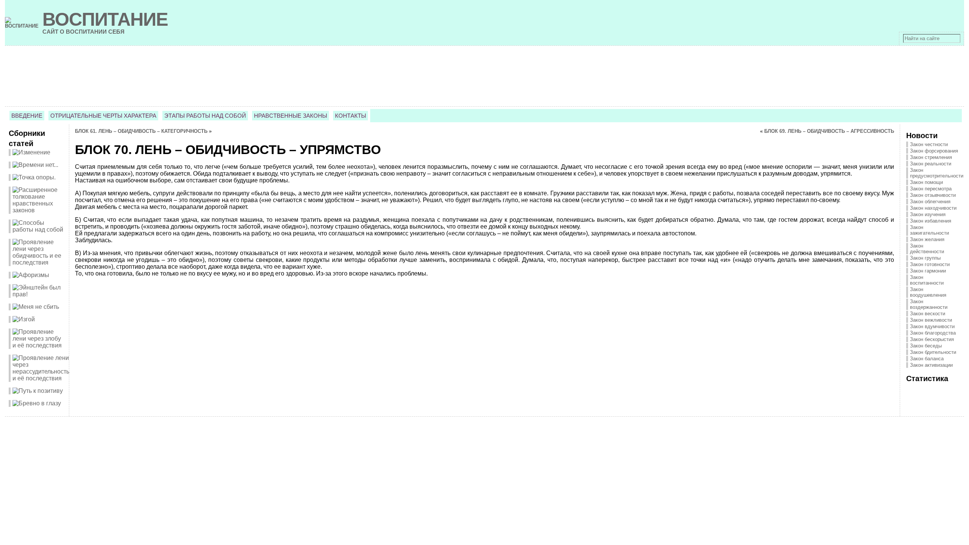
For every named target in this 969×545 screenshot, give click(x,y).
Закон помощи (926, 182)
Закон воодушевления (928, 292)
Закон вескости (927, 313)
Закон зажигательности (929, 230)
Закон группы (925, 258)
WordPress (484, 428)
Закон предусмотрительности (936, 173)
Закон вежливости (931, 320)
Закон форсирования (934, 151)
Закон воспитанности (927, 280)
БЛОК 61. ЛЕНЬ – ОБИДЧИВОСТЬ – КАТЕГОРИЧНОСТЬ (141, 131)
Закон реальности (930, 164)
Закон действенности (927, 248)
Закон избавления (930, 221)
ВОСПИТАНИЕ (105, 19)
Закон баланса (927, 358)
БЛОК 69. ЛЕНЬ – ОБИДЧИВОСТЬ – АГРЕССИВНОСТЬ (829, 131)
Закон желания (927, 239)
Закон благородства (933, 333)
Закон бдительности (933, 352)
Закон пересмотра (931, 189)
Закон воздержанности (928, 304)
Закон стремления (931, 157)
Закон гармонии (928, 271)
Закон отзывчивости (933, 195)
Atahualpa (511, 428)
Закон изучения (928, 214)
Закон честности (929, 144)
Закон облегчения (930, 201)
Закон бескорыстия (932, 339)
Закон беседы (926, 346)
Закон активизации (931, 365)
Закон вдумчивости (932, 326)
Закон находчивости (933, 208)
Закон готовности (930, 264)
